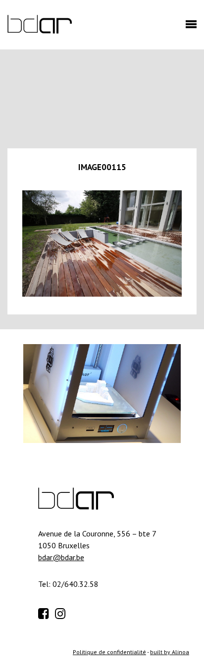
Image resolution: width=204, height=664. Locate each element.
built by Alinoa (169, 652)
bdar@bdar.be (61, 557)
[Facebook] (45, 612)
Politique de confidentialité (109, 652)
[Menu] (189, 27)
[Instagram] (62, 612)
